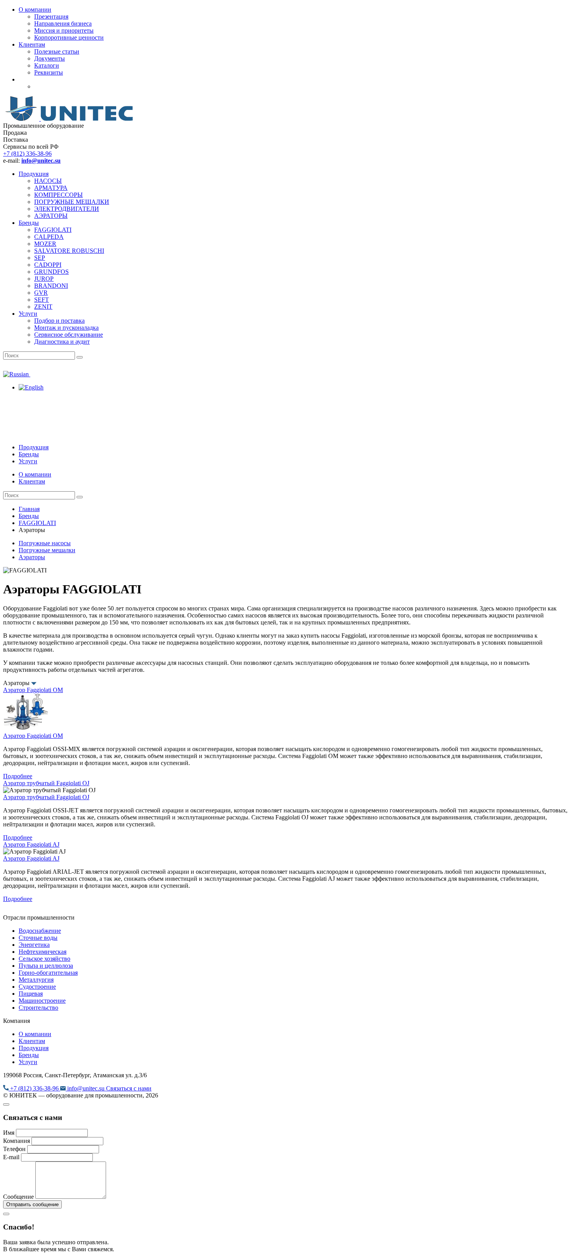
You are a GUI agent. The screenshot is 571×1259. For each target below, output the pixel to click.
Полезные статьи (56, 51)
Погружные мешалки (47, 550)
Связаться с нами (128, 1088)
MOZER (45, 243)
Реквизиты (48, 72)
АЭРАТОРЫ (51, 215)
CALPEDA (49, 236)
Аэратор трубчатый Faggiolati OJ (46, 783)
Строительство (38, 1007)
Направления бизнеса (63, 23)
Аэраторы (32, 557)
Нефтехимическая (42, 951)
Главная (29, 509)
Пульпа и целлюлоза (46, 965)
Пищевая (31, 993)
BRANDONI (51, 285)
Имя (8, 1132)
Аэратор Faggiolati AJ (31, 844)
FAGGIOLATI (52, 229)
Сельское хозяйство (44, 958)
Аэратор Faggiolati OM (33, 690)
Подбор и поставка (59, 320)
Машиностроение (42, 1000)
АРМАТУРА (51, 187)
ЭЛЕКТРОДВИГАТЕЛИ (66, 208)
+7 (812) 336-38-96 (27, 153)
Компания (16, 1140)
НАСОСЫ (48, 180)
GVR (41, 292)
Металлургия (36, 979)
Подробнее (17, 776)
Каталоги (46, 65)
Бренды (29, 222)
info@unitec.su (86, 1088)
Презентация (51, 16)
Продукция (34, 173)
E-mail (11, 1157)
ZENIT (43, 306)
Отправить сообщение (32, 1204)
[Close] (6, 1104)
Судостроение (37, 986)
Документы (49, 58)
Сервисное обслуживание (68, 334)
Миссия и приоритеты (64, 30)
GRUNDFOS (51, 271)
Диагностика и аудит (62, 341)
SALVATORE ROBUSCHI (69, 250)
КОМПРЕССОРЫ (58, 194)
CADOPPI (47, 264)
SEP (39, 257)
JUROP (44, 278)
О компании (35, 9)
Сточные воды (38, 937)
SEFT (41, 299)
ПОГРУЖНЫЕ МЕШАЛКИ (71, 201)
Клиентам (32, 44)
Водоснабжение (40, 930)
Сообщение (18, 1196)
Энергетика (34, 944)
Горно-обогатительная (48, 972)
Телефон (14, 1149)
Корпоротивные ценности (69, 37)
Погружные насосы (45, 543)
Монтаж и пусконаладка (66, 327)
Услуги (28, 313)
